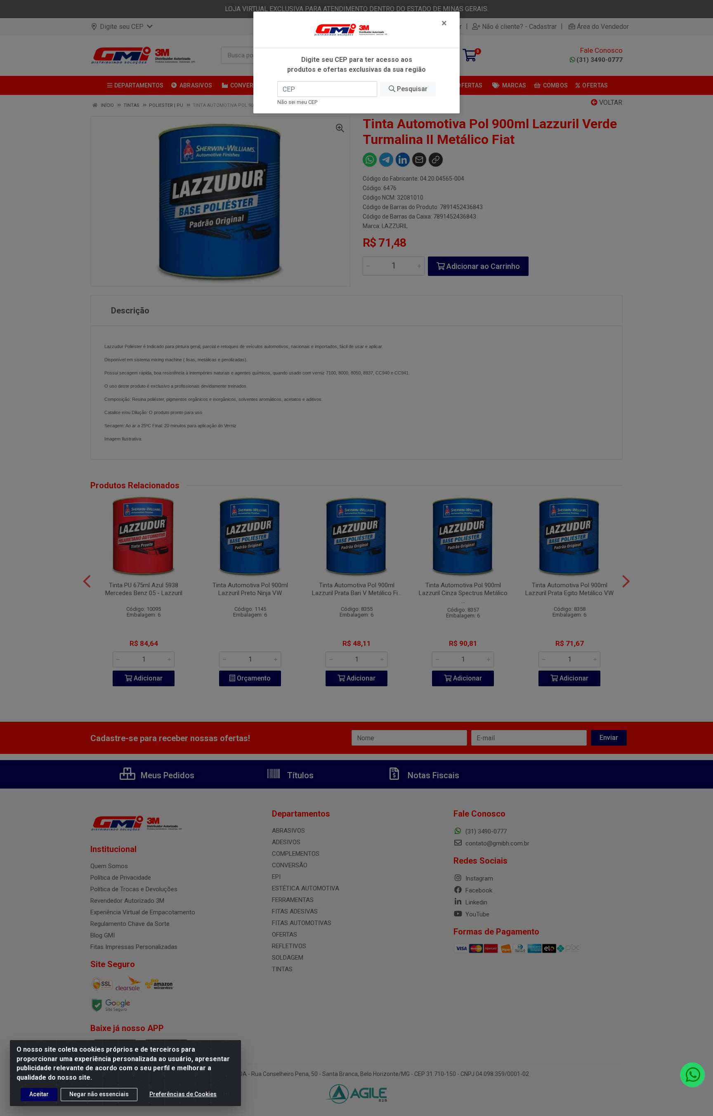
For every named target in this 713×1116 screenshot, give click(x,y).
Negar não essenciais (99, 1094)
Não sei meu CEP (297, 102)
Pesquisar (411, 89)
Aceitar (39, 1094)
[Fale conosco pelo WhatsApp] (692, 1074)
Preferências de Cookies (183, 1094)
